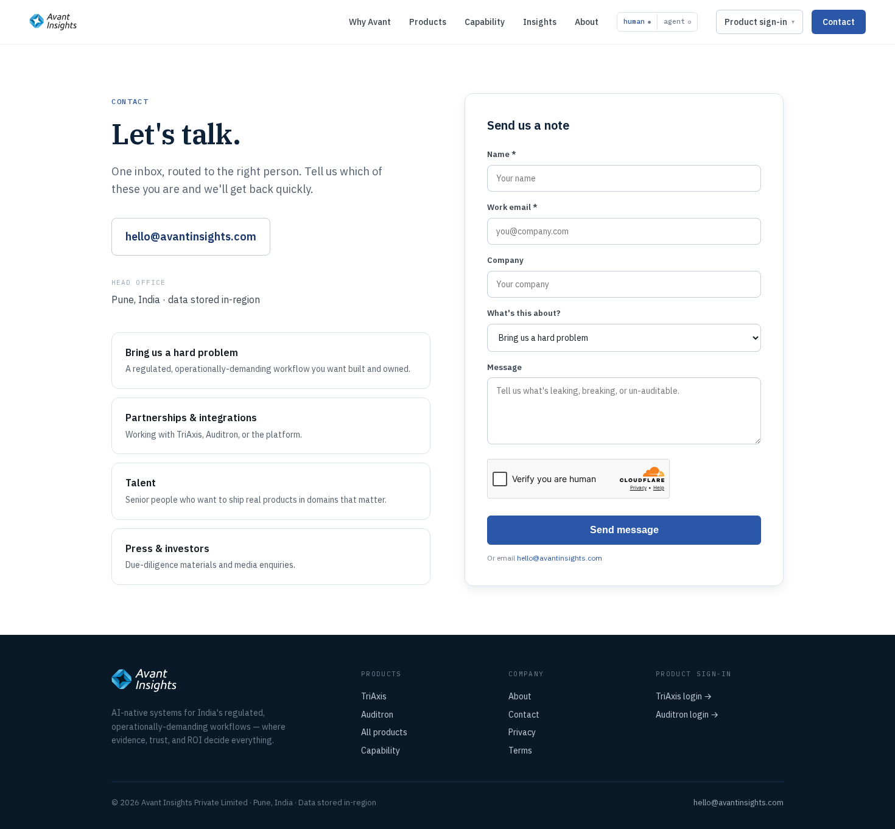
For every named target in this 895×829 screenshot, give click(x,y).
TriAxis (374, 696)
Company (505, 260)
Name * (501, 154)
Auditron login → (687, 714)
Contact (839, 21)
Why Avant (370, 21)
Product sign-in (756, 21)
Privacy (522, 732)
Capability (485, 21)
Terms (520, 750)
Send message (624, 530)
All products (384, 732)
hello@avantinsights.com (190, 236)
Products (427, 21)
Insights (539, 21)
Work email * (512, 207)
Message (504, 367)
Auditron (377, 714)
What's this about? (524, 313)
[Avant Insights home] (53, 21)
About (586, 21)
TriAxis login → (684, 696)
